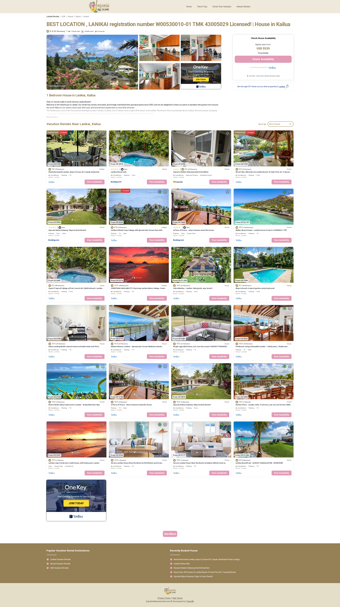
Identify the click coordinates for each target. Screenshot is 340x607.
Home (189, 6)
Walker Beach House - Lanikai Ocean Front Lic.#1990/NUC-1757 (261, 230)
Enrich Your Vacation (222, 6)
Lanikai (86, 16)
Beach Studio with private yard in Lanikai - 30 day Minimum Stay (74, 405)
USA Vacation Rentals (59, 568)
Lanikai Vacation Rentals (60, 559)
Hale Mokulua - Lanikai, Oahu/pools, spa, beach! (192, 288)
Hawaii (70, 16)
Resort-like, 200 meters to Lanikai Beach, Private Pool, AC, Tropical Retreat (205, 572)
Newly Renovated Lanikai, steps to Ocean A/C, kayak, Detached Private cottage (207, 559)
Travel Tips (202, 6)
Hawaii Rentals (243, 6)
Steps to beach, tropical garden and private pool (255, 288)
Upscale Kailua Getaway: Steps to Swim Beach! (67, 230)
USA (63, 16)
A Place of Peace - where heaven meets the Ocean (193, 230)
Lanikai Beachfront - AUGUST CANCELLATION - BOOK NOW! (259, 463)
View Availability (94, 182)
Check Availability (263, 59)
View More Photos (57, 86)
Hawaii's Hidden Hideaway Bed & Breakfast (190, 172)
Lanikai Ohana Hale (119, 172)
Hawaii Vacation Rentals (60, 564)
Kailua (78, 16)
